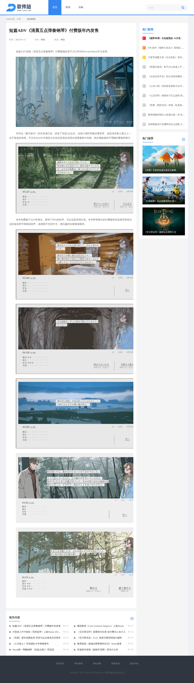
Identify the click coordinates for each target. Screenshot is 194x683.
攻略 (81, 7)
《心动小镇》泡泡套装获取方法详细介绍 (168, 86)
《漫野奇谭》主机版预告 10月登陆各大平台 (170, 38)
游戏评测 (134, 663)
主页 (19, 19)
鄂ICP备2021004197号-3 (115, 672)
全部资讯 (60, 663)
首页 (54, 7)
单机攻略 (97, 663)
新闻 (67, 7)
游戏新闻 (31, 19)
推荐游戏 (115, 663)
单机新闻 (78, 663)
